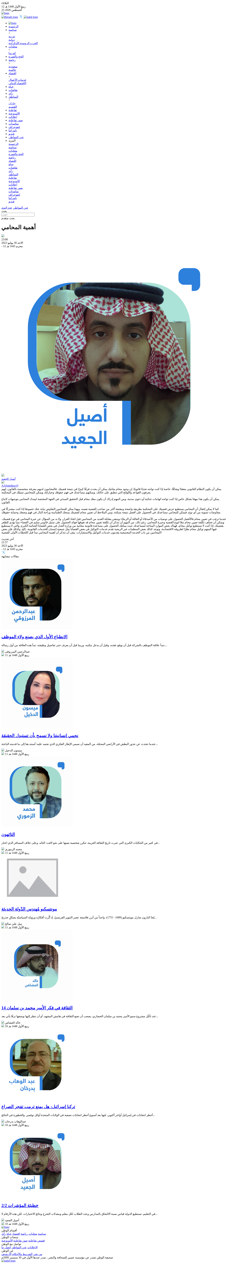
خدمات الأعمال (17, 79)
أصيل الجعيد (8, 478)
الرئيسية (13, 26)
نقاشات (13, 90)
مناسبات (14, 123)
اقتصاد (12, 73)
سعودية (13, 66)
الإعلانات (32, 1247)
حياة (11, 86)
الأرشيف (6, 1254)
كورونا (12, 53)
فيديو (11, 133)
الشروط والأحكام (22, 1254)
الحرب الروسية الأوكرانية (23, 43)
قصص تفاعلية (36, 1240)
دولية (12, 39)
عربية (12, 36)
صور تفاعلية (16, 120)
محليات (13, 46)
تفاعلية (13, 110)
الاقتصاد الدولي (17, 83)
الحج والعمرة (16, 56)
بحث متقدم (8, 218)
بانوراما (13, 130)
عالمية (12, 69)
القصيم (13, 106)
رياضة (12, 59)
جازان (12, 103)
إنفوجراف (14, 127)
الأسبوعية (14, 113)
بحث (4, 211)
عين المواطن (16, 137)
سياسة (13, 29)
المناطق (13, 96)
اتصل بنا (6, 1247)
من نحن (37, 1254)
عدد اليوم (6, 207)
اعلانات (13, 116)
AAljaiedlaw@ (10, 485)
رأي (11, 93)
